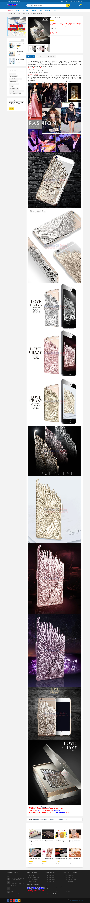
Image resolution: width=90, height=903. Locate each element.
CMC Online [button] (25, 10)
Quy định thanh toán (69, 875)
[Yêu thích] (34, 831)
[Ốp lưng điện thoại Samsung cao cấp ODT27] (47, 831)
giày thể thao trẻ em (14, 88)
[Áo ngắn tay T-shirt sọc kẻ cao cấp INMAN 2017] (12, 46)
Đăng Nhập (80, 1)
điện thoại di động (13, 76)
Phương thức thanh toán (32, 879)
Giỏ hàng (75, 1)
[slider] (52, 20)
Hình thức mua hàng (32, 881)
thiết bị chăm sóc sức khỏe (15, 93)
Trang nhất (10, 10)
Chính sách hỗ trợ (50, 881)
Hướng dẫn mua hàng (32, 875)
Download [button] (47, 10)
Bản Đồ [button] (54, 10)
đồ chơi (21, 91)
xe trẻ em (12, 86)
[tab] (31, 56)
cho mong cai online (14, 91)
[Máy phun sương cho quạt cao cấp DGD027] (12, 61)
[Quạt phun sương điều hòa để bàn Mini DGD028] (12, 53)
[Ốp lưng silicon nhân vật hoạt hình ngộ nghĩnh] (60, 831)
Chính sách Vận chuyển (51, 875)
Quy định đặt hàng (69, 877)
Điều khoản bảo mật (69, 881)
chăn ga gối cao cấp (14, 83)
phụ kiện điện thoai (13, 81)
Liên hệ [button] (40, 10)
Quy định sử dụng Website (71, 879)
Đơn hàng (70, 1)
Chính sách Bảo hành (51, 877)
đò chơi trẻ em (13, 74)
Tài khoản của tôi (64, 1)
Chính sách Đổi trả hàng (51, 879)
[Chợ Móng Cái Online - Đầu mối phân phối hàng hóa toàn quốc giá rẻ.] (12, 5)
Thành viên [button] (33, 10)
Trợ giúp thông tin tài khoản (33, 877)
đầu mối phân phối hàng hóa (16, 78)
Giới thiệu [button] (17, 10)
